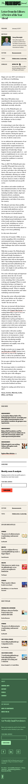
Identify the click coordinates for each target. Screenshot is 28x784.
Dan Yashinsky (4, 647)
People (3, 692)
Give (6, 7)
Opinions (3, 531)
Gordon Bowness (5, 618)
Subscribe (13, 7)
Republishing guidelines (14, 769)
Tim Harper (4, 575)
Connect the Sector (16, 310)
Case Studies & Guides (7, 653)
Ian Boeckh (4, 541)
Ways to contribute (7, 708)
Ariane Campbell (5, 665)
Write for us (5, 712)
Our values (4, 768)
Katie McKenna (5, 588)
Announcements (16, 53)
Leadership (23, 59)
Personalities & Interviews (8, 608)
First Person (4, 639)
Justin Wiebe (15, 665)
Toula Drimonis (5, 557)
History (3, 689)
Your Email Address (6, 482)
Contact (3, 696)
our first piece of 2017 (8, 351)
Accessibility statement (14, 768)
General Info (5, 686)
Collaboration (16, 59)
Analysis (3, 547)
